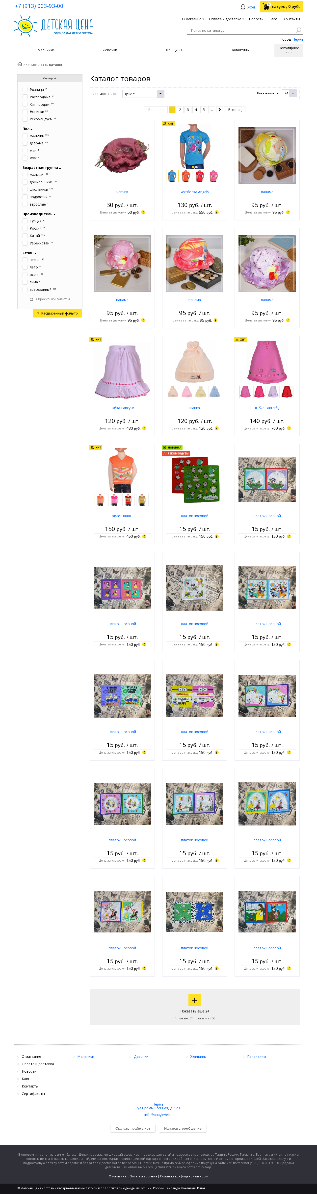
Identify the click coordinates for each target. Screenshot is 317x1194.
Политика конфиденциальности (184, 1176)
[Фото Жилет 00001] (122, 470)
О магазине (117, 1176)
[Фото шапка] (195, 362)
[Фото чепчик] (122, 155)
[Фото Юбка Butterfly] (267, 362)
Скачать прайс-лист (132, 1128)
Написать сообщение (183, 1128)
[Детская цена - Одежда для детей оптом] (53, 17)
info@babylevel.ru (158, 1114)
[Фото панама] (266, 155)
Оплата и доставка (143, 1176)
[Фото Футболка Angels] (195, 146)
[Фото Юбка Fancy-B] (122, 371)
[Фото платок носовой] (194, 479)
